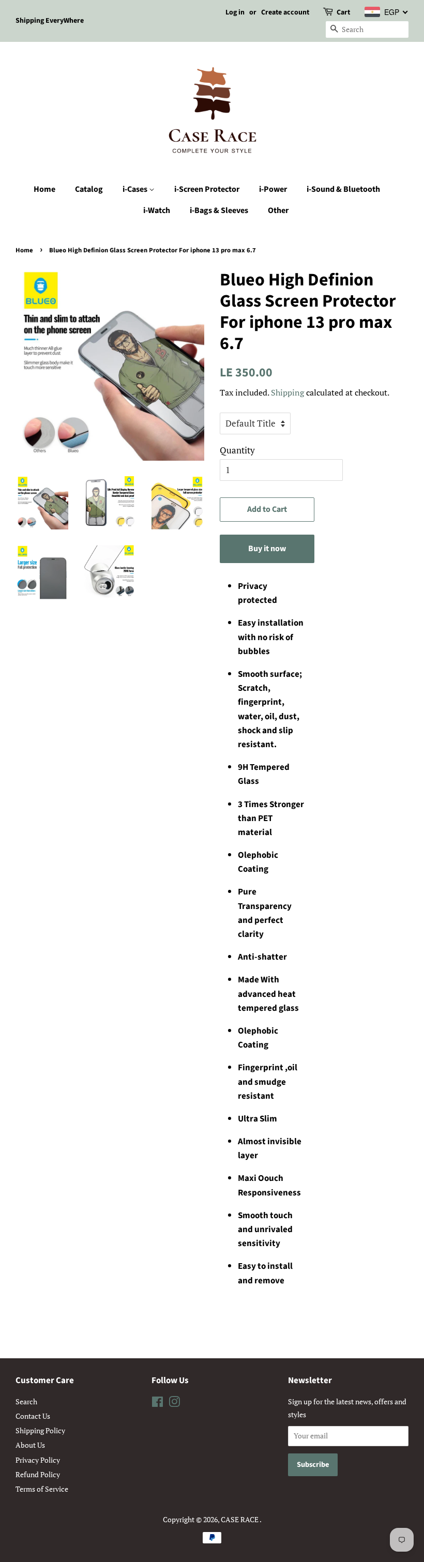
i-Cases (136, 189)
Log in (235, 12)
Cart (343, 12)
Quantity (237, 450)
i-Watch (156, 210)
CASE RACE (240, 1519)
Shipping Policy (40, 1430)
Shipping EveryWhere (50, 21)
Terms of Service (42, 1489)
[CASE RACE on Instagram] (174, 1403)
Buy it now (267, 548)
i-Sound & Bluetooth (343, 189)
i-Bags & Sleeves (219, 210)
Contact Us (33, 1416)
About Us (30, 1445)
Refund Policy (38, 1474)
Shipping (287, 392)
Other (278, 210)
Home (44, 189)
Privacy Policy (38, 1460)
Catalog (89, 189)
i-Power (273, 189)
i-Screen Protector (206, 189)
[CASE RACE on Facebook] (157, 1403)
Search (26, 1401)
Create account (285, 12)
